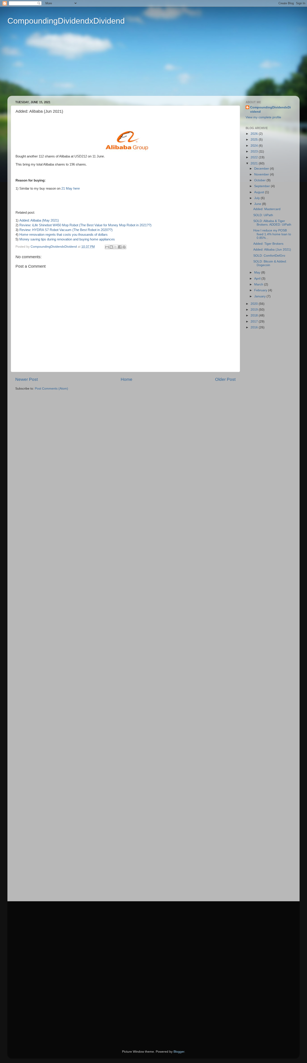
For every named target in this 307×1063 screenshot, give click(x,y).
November (262, 174)
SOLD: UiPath (263, 215)
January (260, 296)
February (261, 290)
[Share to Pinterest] (124, 247)
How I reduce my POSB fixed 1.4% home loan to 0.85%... (272, 234)
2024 (255, 145)
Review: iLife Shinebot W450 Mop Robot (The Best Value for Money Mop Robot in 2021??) (85, 225)
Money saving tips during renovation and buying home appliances (67, 239)
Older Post (225, 379)
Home (126, 379)
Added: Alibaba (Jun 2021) (272, 249)
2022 (255, 157)
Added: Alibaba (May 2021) (39, 220)
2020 (255, 303)
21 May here (70, 188)
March (259, 284)
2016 (255, 327)
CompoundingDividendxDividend (66, 20)
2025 (255, 139)
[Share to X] (115, 247)
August (259, 192)
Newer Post (26, 379)
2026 (255, 133)
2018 (255, 315)
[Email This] (107, 247)
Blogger (179, 1051)
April (257, 278)
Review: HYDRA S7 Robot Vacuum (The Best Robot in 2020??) (66, 230)
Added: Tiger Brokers (268, 243)
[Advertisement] (147, 64)
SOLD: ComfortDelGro (269, 255)
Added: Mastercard (266, 209)
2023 (255, 151)
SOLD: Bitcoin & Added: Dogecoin (270, 263)
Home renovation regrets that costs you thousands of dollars (63, 234)
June (258, 204)
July (257, 198)
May (257, 272)
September (262, 186)
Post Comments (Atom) (51, 388)
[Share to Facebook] (120, 247)
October (260, 180)
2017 (255, 321)
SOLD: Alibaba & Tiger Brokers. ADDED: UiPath (272, 222)
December (262, 168)
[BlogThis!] (111, 247)
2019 (255, 309)
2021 (255, 163)
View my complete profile (263, 117)
